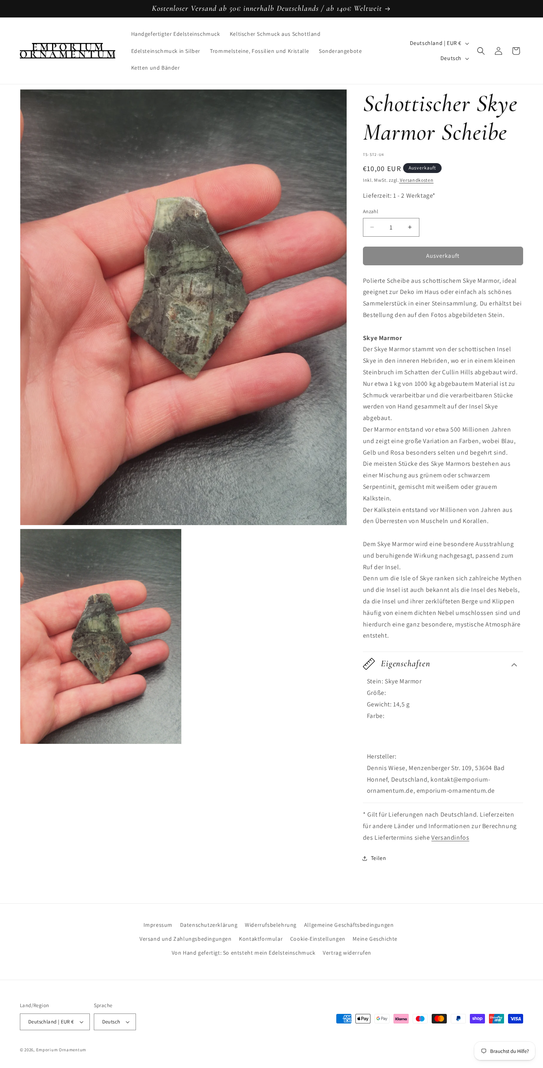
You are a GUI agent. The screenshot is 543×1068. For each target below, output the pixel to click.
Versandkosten (416, 180)
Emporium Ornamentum (61, 1049)
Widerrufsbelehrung (271, 924)
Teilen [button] (378, 858)
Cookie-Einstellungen (317, 938)
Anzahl (370, 211)
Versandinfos (450, 837)
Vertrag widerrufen (347, 952)
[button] (481, 51)
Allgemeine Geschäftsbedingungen (349, 924)
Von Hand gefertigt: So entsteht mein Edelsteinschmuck (244, 952)
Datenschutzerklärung (209, 924)
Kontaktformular (261, 938)
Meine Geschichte (375, 938)
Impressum (158, 924)
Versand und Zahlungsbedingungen (186, 938)
